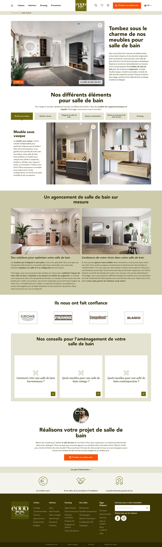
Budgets (36, 526)
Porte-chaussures (71, 511)
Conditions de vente (52, 544)
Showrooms (84, 508)
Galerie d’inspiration (87, 519)
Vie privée (91, 544)
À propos (103, 511)
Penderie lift (69, 521)
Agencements (39, 519)
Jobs (101, 533)
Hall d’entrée (54, 511)
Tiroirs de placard (72, 531)
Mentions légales (73, 544)
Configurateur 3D (86, 522)
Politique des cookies (110, 544)
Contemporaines (40, 511)
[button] (57, 53)
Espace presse (105, 514)
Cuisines (21, 5)
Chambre (52, 526)
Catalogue (83, 526)
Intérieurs (32, 5)
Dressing (43, 5)
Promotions (56, 5)
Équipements (38, 522)
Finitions (36, 515)
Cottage (36, 508)
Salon (51, 508)
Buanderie (53, 522)
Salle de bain (54, 519)
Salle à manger (55, 515)
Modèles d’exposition (88, 511)
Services (103, 518)
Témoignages (84, 515)
